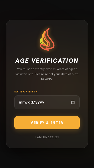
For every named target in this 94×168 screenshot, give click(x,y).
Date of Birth (26, 91)
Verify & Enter (47, 122)
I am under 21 (47, 137)
